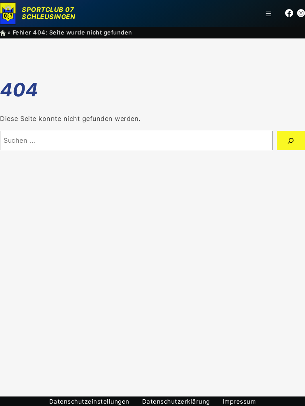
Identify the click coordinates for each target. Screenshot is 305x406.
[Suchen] (291, 141)
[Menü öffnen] (268, 13)
